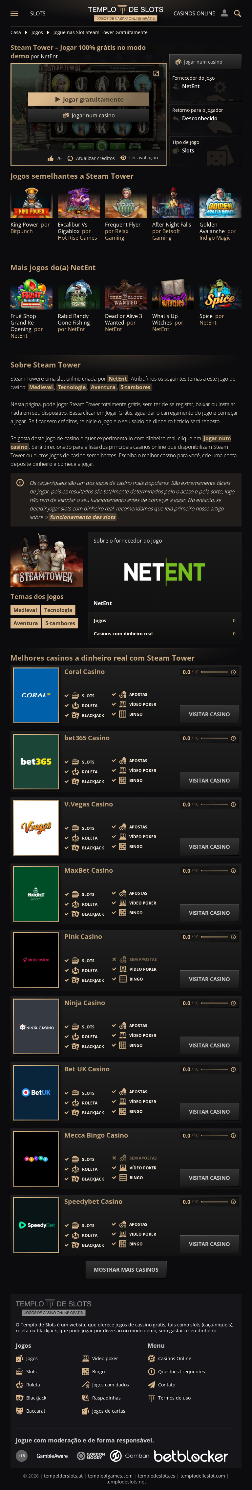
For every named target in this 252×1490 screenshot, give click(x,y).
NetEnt (118, 378)
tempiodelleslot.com (202, 1476)
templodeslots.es (156, 1476)
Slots (38, 13)
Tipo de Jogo (185, 142)
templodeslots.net (126, 1482)
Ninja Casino (84, 1003)
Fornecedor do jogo (193, 78)
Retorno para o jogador (197, 110)
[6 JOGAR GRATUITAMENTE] (173, 293)
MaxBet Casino (88, 870)
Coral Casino (84, 671)
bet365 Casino (87, 738)
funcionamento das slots (82, 517)
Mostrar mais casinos (126, 1269)
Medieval (41, 387)
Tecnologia (72, 387)
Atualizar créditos (95, 158)
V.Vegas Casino (88, 804)
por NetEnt (44, 56)
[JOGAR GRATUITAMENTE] (31, 202)
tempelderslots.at (63, 1476)
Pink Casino (83, 936)
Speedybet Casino (93, 1201)
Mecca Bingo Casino (96, 1135)
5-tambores (135, 387)
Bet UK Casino (87, 1069)
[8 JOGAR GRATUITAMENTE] (126, 202)
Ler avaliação (143, 157)
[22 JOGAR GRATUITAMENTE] (126, 293)
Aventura (103, 387)
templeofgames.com (110, 1476)
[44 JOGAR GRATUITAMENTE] (31, 293)
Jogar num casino (203, 62)
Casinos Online (194, 13)
